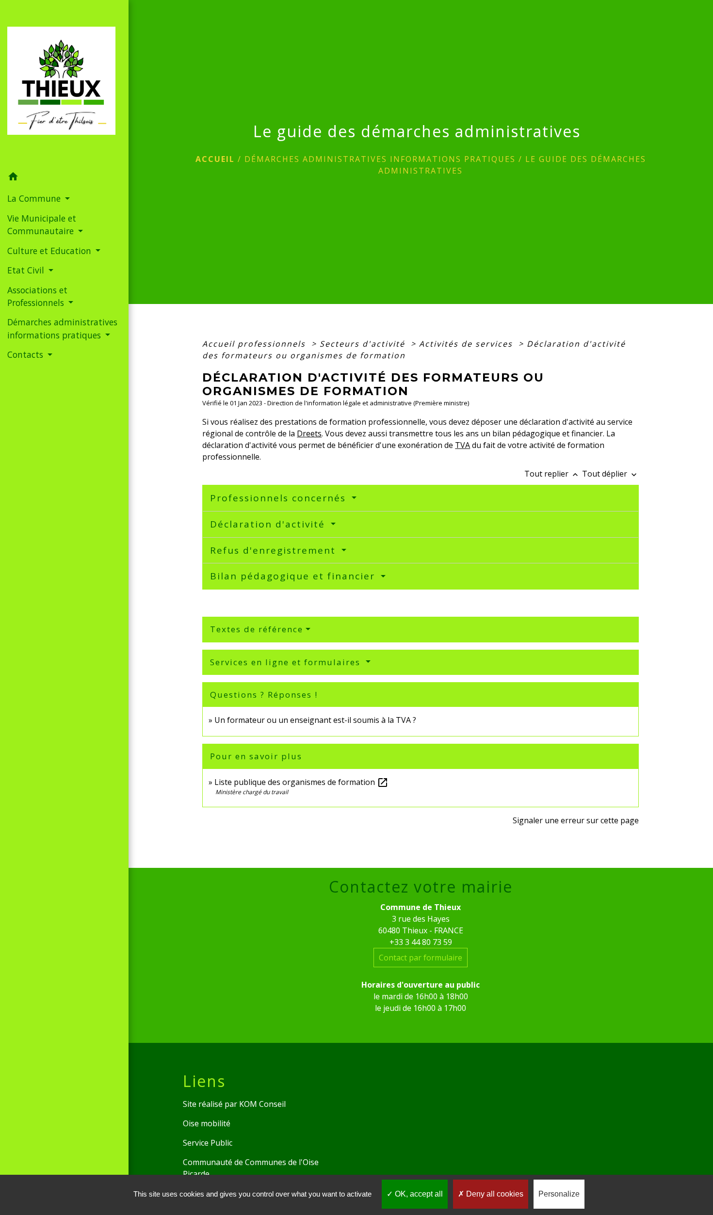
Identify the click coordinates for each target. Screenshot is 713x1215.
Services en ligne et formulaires (286, 662)
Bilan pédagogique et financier (294, 576)
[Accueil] (64, 83)
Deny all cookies (493, 1194)
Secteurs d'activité (364, 343)
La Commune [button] (35, 198)
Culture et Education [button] (50, 250)
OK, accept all (418, 1194)
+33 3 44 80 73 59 (420, 942)
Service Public (207, 1142)
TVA (462, 445)
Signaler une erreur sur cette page (576, 820)
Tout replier (552, 473)
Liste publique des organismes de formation (301, 782)
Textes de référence (256, 629)
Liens (204, 1081)
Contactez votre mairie (421, 887)
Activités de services (467, 343)
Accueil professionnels (255, 343)
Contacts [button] (26, 354)
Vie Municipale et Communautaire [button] (41, 224)
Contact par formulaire (420, 957)
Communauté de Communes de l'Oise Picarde (251, 1168)
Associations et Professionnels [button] (37, 296)
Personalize (559, 1194)
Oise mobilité (206, 1123)
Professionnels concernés (279, 498)
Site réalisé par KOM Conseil (234, 1104)
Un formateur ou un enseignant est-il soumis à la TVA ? (315, 720)
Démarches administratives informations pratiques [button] (62, 328)
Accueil (215, 159)
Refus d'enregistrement (274, 550)
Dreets (309, 433)
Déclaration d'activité (269, 524)
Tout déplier (610, 473)
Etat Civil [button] (27, 270)
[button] (64, 178)
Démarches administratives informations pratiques (380, 159)
